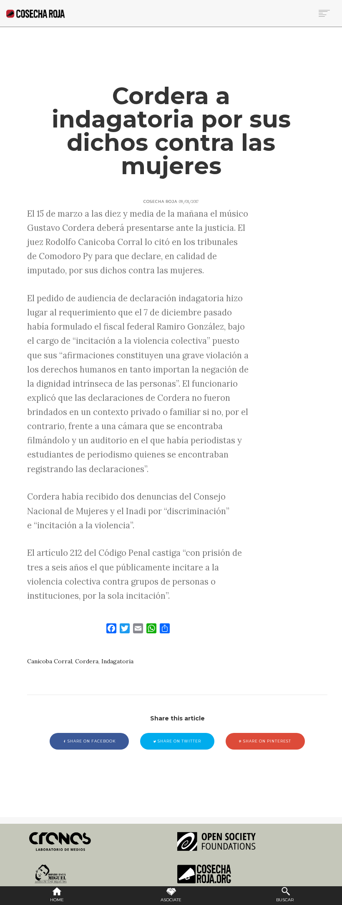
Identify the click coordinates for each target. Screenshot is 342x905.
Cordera (86, 661)
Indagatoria (117, 661)
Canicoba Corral (49, 661)
